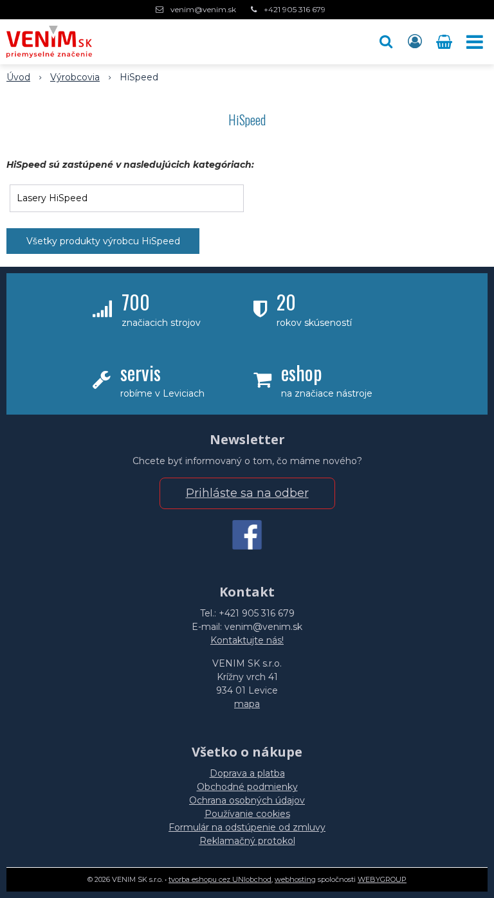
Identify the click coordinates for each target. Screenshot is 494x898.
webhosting (295, 879)
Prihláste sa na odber (247, 493)
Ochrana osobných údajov (247, 800)
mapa (247, 704)
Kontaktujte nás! (247, 640)
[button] (386, 42)
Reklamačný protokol (247, 841)
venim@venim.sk (203, 9)
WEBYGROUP (382, 879)
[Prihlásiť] (415, 42)
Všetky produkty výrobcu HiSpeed (103, 241)
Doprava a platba (247, 773)
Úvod (18, 77)
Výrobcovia (75, 77)
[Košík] (445, 42)
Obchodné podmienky (247, 787)
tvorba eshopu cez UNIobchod (220, 879)
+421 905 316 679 (294, 9)
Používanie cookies (247, 814)
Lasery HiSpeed (52, 198)
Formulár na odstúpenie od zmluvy (247, 827)
